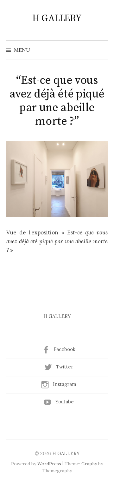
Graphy (89, 464)
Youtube (64, 402)
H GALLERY (57, 18)
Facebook (64, 349)
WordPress (49, 464)
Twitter (64, 367)
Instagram (64, 384)
